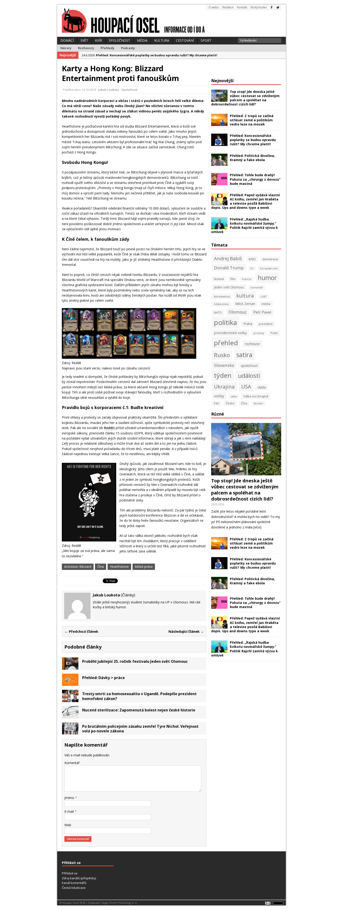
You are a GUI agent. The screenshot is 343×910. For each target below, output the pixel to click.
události (249, 375)
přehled (226, 342)
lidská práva (144, 566)
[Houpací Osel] (171, 21)
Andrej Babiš (228, 258)
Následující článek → (186, 631)
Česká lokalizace (74, 888)
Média (142, 40)
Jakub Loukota (108, 90)
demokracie (270, 259)
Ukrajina (224, 386)
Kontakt (242, 7)
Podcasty (128, 48)
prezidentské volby (230, 332)
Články (128, 595)
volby (219, 396)
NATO (218, 313)
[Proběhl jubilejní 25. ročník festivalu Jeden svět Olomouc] (70, 667)
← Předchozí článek (81, 631)
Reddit (109, 428)
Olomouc (237, 312)
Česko (230, 403)
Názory (65, 48)
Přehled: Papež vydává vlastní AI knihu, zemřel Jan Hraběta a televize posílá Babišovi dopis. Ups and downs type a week (245, 201)
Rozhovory (86, 48)
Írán (216, 403)
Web (67, 825)
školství (258, 403)
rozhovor (252, 343)
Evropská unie (269, 268)
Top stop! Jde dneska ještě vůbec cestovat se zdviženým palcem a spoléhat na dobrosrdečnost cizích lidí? (245, 98)
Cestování (185, 40)
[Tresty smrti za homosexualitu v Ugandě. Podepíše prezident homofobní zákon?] (70, 699)
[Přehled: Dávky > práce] (70, 683)
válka (234, 396)
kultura (245, 295)
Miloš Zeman (245, 303)
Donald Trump (229, 268)
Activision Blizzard (77, 566)
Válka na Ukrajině (255, 396)
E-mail (69, 811)
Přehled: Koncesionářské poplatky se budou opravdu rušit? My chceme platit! (253, 139)
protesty (258, 333)
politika (225, 322)
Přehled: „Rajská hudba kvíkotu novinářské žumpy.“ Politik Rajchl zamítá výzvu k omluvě (244, 225)
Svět (84, 40)
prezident (266, 324)
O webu (214, 7)
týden (222, 375)
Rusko (222, 355)
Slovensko (224, 365)
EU (252, 268)
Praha (248, 323)
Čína (100, 566)
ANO (252, 259)
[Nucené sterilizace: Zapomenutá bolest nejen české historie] (70, 715)
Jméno (69, 797)
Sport (206, 40)
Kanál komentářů (74, 883)
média (266, 304)
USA (246, 386)
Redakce (228, 7)
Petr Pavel (262, 312)
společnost (249, 365)
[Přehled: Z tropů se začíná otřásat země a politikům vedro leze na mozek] (219, 123)
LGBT (263, 296)
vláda (262, 387)
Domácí (67, 40)
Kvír (98, 40)
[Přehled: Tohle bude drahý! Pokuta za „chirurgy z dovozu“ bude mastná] (219, 182)
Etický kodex (259, 7)
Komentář (72, 763)
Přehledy (108, 48)
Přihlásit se (69, 873)
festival (219, 279)
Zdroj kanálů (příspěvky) (79, 878)
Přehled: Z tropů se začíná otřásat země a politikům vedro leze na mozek (251, 120)
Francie (246, 279)
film (232, 279)
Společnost (119, 40)
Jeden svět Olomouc (229, 287)
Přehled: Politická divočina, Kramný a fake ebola (252, 157)
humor (267, 278)
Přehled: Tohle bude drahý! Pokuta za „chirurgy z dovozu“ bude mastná (255, 179)
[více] (257, 527)
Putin (274, 333)
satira (244, 354)
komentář (257, 287)
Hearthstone (119, 566)
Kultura (161, 40)
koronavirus (222, 296)
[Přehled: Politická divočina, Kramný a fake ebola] (219, 163)
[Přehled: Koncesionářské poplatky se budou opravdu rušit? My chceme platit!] (219, 143)
